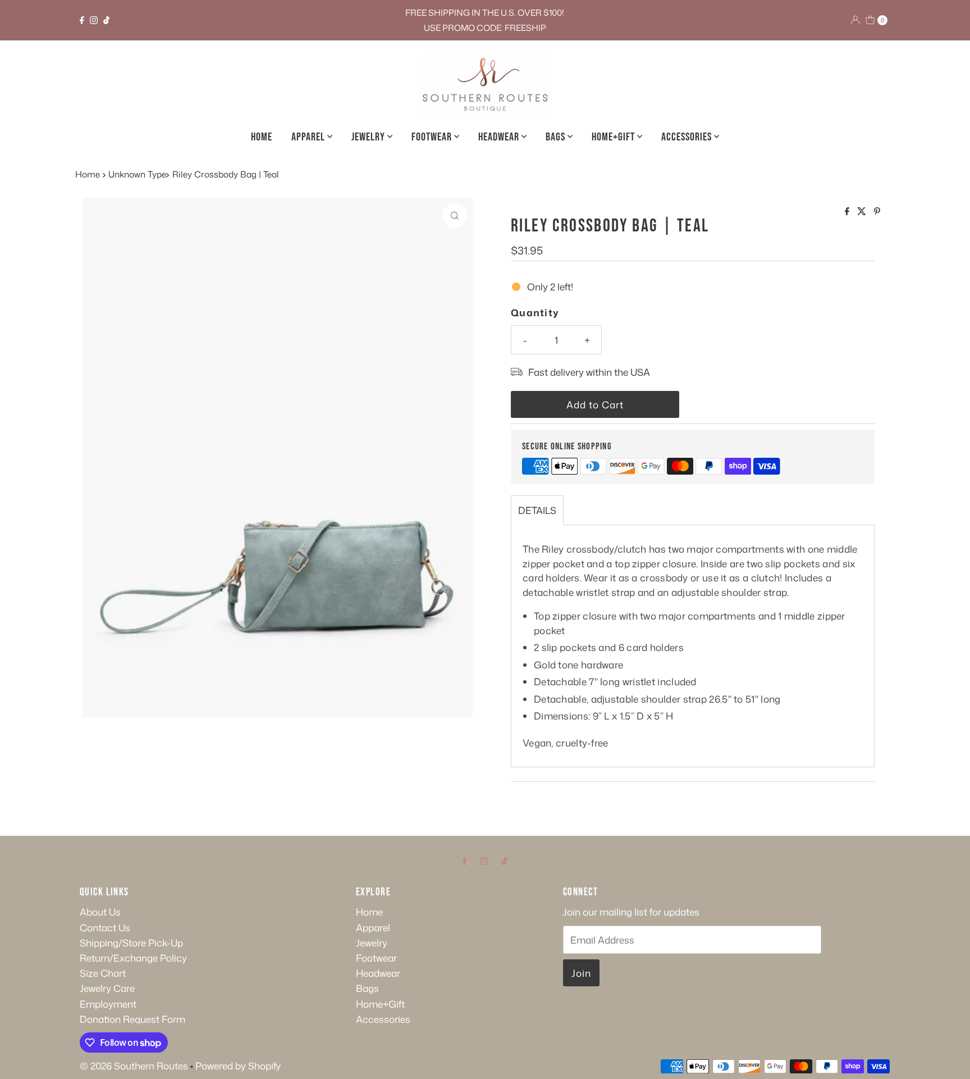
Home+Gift (614, 137)
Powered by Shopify (238, 1065)
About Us (100, 911)
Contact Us (105, 927)
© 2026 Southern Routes (134, 1065)
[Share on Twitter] (862, 212)
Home (261, 137)
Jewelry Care (107, 988)
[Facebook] (82, 20)
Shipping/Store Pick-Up (131, 942)
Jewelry (369, 137)
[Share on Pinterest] (877, 212)
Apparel (309, 137)
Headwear (499, 137)
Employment (108, 1003)
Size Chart (103, 973)
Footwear (432, 137)
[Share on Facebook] (848, 212)
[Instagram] (94, 20)
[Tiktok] (106, 20)
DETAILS (537, 510)
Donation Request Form (132, 1019)
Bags (557, 137)
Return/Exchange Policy (133, 957)
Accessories (687, 137)
